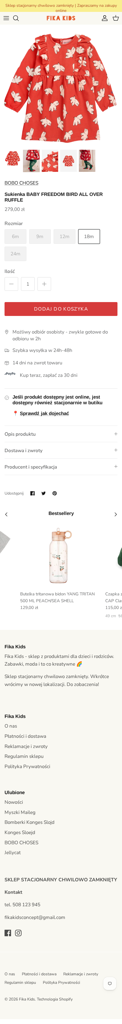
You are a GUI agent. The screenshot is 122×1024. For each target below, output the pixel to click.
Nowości (14, 802)
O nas (11, 726)
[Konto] (103, 18)
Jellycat (13, 852)
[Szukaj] (18, 18)
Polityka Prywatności (27, 766)
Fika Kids (27, 999)
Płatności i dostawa (25, 736)
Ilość (10, 271)
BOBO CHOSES (21, 183)
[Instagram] (18, 933)
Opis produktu (20, 434)
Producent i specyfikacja (31, 467)
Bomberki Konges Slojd (29, 822)
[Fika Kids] (61, 18)
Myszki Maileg (20, 812)
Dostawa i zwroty (24, 450)
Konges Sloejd (20, 832)
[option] (61, 85)
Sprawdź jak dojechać (44, 413)
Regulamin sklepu (24, 756)
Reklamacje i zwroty (26, 746)
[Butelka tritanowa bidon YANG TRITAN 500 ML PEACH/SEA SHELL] (60, 555)
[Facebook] (8, 933)
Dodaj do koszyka (61, 309)
